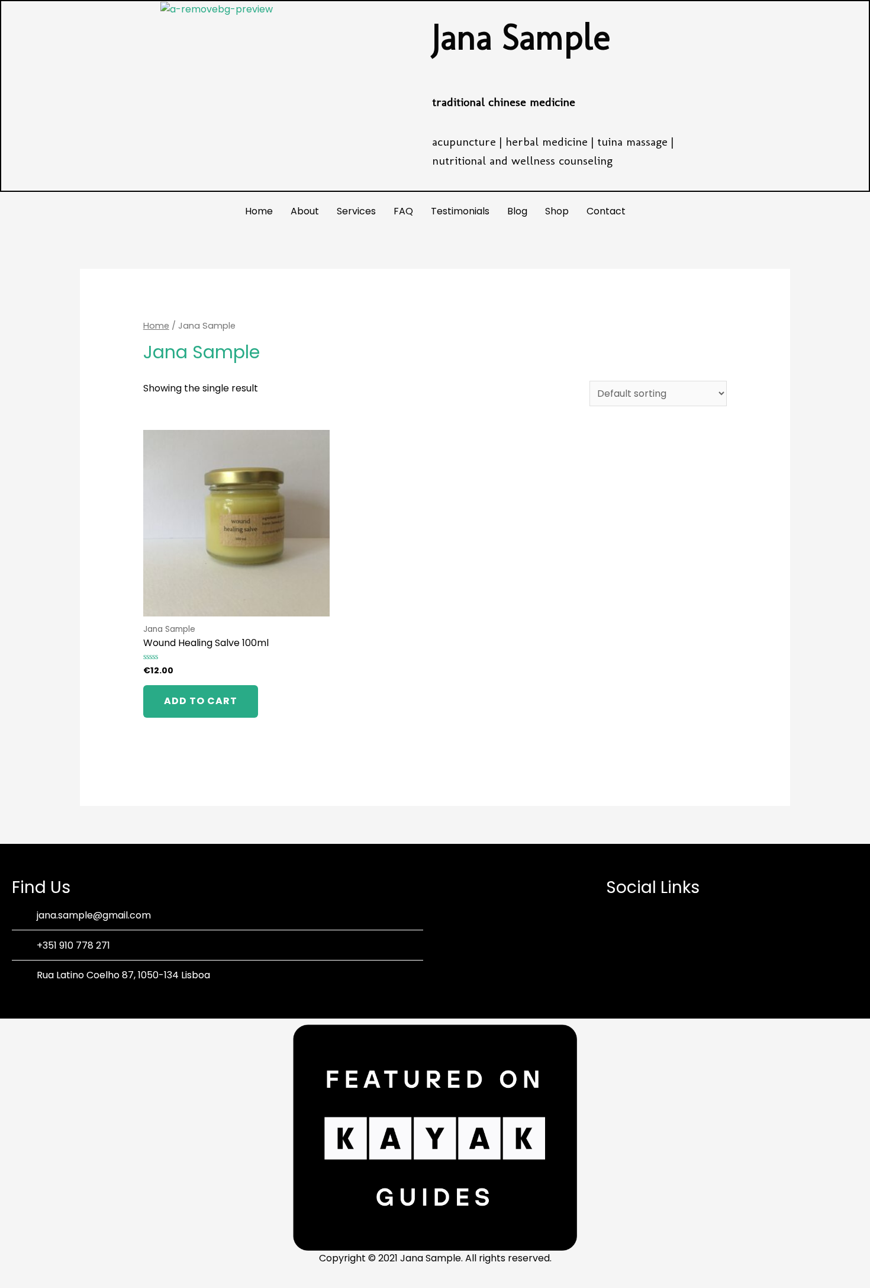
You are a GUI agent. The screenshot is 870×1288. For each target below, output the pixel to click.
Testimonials (460, 211)
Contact (606, 211)
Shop (557, 211)
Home (259, 211)
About (305, 211)
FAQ (403, 211)
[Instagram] (669, 940)
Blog (517, 211)
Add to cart (200, 701)
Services (356, 211)
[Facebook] (636, 940)
